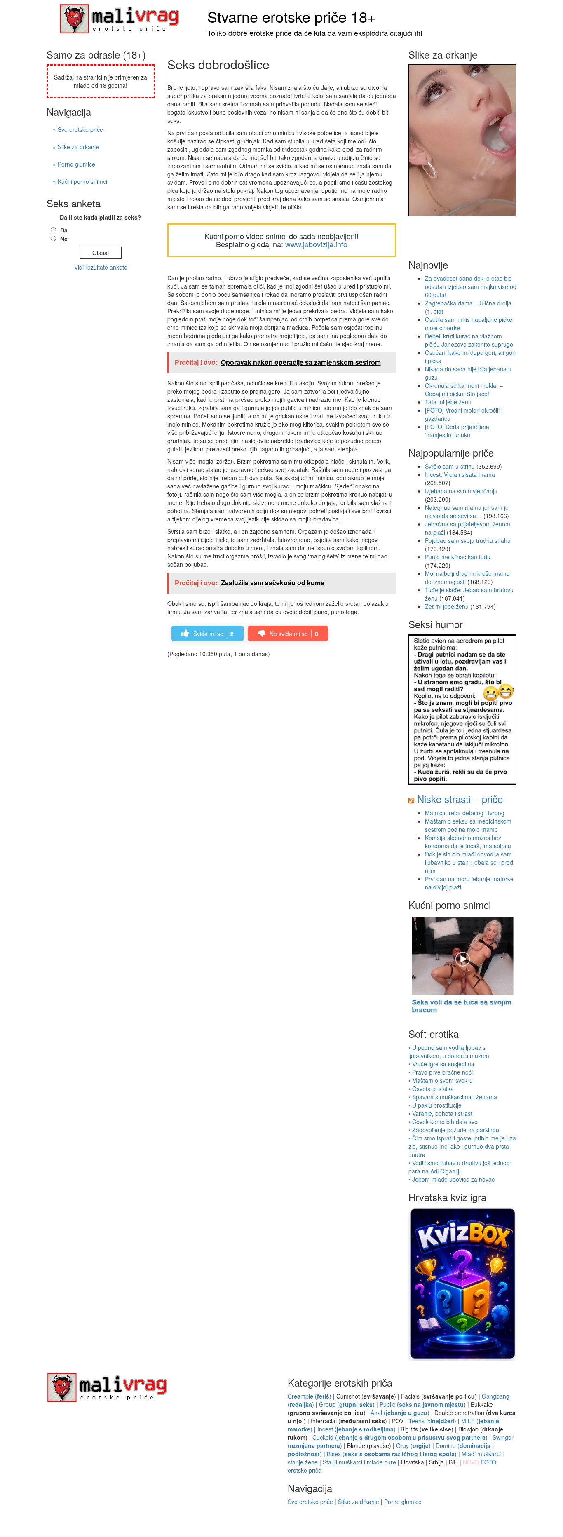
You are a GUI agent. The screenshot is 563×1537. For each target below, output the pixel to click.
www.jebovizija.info (316, 244)
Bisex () (392, 1454)
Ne (64, 239)
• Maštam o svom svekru (440, 1080)
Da (64, 230)
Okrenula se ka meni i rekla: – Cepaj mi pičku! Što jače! (464, 389)
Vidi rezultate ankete (100, 267)
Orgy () (413, 1445)
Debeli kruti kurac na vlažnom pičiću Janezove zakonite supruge (469, 340)
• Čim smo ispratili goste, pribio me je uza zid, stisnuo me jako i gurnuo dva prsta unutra (462, 1146)
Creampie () (309, 1396)
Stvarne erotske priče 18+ (291, 16)
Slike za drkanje (358, 1501)
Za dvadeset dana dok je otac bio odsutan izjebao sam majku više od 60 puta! (470, 286)
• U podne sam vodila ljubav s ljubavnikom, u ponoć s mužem (448, 1051)
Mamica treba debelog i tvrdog (464, 813)
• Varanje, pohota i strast (440, 1113)
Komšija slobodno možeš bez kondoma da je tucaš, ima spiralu (468, 841)
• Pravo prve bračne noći (440, 1072)
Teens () (432, 1421)
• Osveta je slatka (431, 1088)
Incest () (356, 1429)
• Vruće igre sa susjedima (441, 1064)
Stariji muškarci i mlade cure (359, 1462)
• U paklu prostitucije (435, 1105)
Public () (423, 1404)
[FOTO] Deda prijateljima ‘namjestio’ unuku (457, 430)
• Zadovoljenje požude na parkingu (453, 1130)
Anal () (400, 1412)
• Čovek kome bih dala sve (443, 1121)
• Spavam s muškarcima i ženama (452, 1097)
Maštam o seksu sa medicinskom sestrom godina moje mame (468, 825)
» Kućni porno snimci (80, 181)
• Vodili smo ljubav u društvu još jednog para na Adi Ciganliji (459, 1167)
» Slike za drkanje (76, 147)
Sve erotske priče (310, 1501)
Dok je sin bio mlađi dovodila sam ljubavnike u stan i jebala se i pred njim (469, 862)
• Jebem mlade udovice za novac (451, 1179)
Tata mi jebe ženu (448, 402)
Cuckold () (400, 1437)
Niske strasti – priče (460, 798)
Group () (347, 1404)
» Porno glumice (74, 164)
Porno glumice (403, 1501)
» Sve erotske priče (78, 129)
